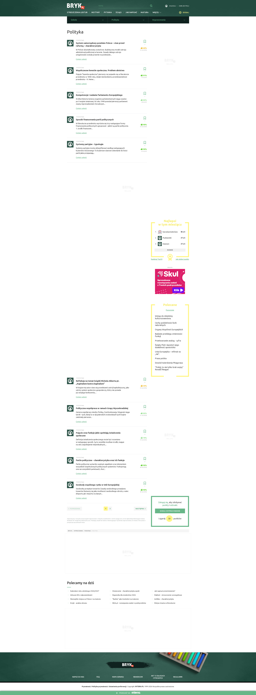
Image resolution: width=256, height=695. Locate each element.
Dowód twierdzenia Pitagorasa (169, 363)
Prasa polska (160, 358)
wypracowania (78, 530)
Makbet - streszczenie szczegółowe (168, 595)
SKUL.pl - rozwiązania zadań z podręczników (129, 603)
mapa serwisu (118, 677)
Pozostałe (170, 310)
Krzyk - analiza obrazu (78, 603)
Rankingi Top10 (156, 259)
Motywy (96, 12)
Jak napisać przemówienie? (164, 591)
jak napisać (131, 12)
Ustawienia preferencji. (118, 686)
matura (144, 12)
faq (98, 677)
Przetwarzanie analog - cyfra (168, 340)
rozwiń (170, 250)
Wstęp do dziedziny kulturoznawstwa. (164, 317)
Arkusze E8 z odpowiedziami (81, 595)
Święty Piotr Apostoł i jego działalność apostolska (167, 346)
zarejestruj (184, 6)
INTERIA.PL (139, 686)
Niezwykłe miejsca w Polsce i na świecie (85, 599)
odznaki (173, 505)
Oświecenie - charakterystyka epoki (126, 591)
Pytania (108, 12)
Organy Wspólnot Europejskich (169, 329)
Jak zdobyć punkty (182, 259)
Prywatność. (86, 686)
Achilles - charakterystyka (164, 599)
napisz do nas (78, 677)
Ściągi (119, 12)
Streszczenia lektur (77, 12)
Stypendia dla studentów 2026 (124, 595)
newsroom (138, 677)
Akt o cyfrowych (158, 677)
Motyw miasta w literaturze (164, 603)
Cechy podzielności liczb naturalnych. (166, 324)
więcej (156, 12)
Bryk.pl (70, 530)
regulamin (177, 677)
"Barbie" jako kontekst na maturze (125, 599)
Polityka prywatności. (100, 686)
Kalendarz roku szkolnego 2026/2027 (84, 591)
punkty (165, 505)
